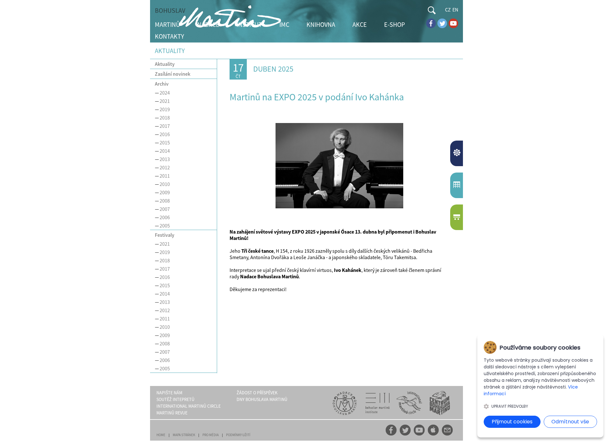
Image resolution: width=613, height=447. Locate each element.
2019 (165, 109)
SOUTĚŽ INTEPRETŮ (175, 399)
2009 (165, 192)
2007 (165, 209)
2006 (165, 217)
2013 (165, 159)
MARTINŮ (167, 24)
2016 (165, 134)
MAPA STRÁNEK (184, 435)
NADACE (208, 24)
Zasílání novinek (172, 74)
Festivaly (164, 235)
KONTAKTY (169, 36)
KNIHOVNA (320, 24)
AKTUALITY (457, 153)
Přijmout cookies (512, 421)
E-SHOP (394, 24)
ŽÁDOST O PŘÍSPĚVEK (257, 393)
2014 (165, 151)
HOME (160, 435)
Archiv (162, 84)
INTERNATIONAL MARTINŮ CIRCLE (188, 406)
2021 (165, 101)
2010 (165, 184)
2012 (165, 167)
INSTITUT (249, 24)
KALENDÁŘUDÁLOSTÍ (457, 185)
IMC (284, 24)
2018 (165, 117)
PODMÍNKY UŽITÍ (238, 435)
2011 (165, 176)
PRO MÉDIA (210, 435)
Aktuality (165, 64)
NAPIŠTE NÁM (169, 393)
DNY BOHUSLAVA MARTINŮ (262, 399)
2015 (165, 142)
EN (455, 9)
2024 (165, 92)
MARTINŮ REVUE (171, 413)
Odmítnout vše (570, 421)
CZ (448, 9)
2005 (165, 225)
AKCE (359, 24)
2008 (165, 200)
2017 (165, 126)
